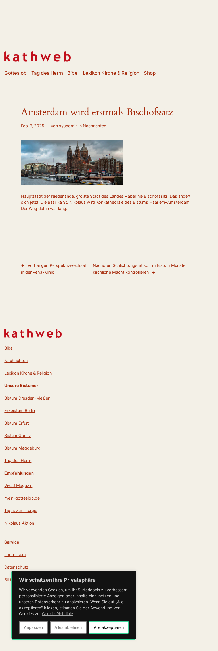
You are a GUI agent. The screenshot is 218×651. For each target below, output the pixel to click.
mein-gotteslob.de (22, 498)
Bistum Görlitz (17, 435)
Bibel (8, 348)
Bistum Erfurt (16, 423)
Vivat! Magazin (18, 485)
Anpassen (33, 627)
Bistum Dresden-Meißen (27, 398)
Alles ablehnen (68, 627)
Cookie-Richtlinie (57, 613)
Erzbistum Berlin (19, 410)
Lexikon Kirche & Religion (28, 373)
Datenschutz (16, 567)
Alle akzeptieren (109, 627)
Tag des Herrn (17, 460)
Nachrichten (94, 125)
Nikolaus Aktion (19, 523)
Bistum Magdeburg (22, 448)
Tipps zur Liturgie (20, 510)
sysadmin (68, 125)
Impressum (15, 554)
